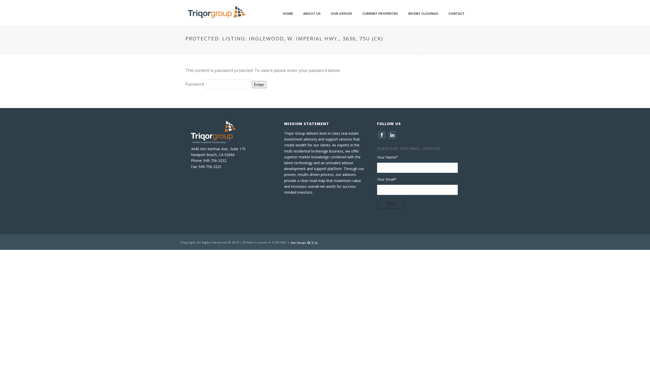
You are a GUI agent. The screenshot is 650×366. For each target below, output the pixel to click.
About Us (312, 13)
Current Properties (380, 13)
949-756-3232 (214, 160)
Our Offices (341, 13)
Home (288, 13)
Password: (195, 84)
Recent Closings (423, 13)
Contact (456, 13)
